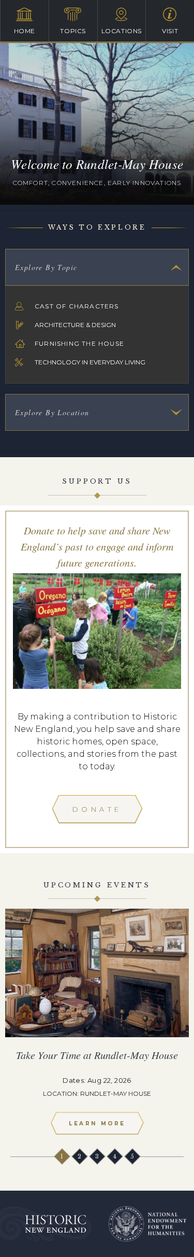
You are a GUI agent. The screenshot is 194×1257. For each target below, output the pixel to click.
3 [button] (97, 1156)
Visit (170, 31)
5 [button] (132, 1156)
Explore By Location (52, 412)
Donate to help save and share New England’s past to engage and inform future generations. (97, 546)
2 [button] (79, 1156)
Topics (73, 31)
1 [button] (62, 1156)
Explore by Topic (46, 267)
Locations (121, 31)
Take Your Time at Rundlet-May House (97, 1055)
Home (24, 31)
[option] (97, 1026)
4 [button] (114, 1156)
